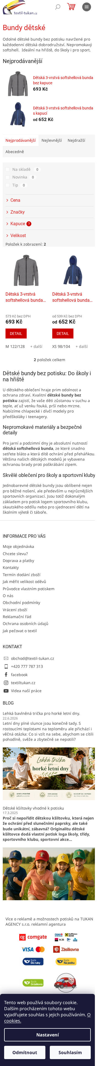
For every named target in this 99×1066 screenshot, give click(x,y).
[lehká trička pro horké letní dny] (49, 773)
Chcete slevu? (15, 553)
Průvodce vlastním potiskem (28, 588)
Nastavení (47, 1035)
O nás (8, 595)
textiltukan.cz (23, 682)
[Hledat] (57, 6)
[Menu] (86, 6)
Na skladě (25, 169)
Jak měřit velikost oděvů (24, 581)
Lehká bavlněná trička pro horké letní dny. (41, 713)
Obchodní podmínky (21, 602)
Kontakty (11, 567)
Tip (18, 185)
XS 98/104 (61, 346)
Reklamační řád (17, 616)
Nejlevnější (52, 140)
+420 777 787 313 (27, 666)
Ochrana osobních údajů (25, 623)
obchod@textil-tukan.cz (32, 658)
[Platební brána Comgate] (33, 936)
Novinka (23, 177)
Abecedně (15, 151)
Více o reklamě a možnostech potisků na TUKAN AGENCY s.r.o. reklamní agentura (49, 921)
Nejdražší (76, 140)
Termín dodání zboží (21, 574)
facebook (19, 674)
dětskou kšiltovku (52, 818)
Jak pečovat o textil (20, 630)
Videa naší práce (26, 690)
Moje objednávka (18, 546)
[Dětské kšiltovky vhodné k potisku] (49, 873)
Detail (16, 333)
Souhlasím (70, 1052)
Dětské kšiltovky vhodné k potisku (33, 808)
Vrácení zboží (15, 609)
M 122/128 (15, 346)
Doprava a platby (18, 560)
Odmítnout (24, 1052)
